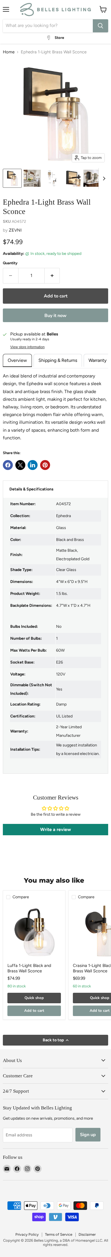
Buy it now (55, 315)
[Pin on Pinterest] (45, 465)
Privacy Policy (27, 1234)
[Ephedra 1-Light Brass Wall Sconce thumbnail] (12, 178)
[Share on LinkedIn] (33, 465)
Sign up (88, 1135)
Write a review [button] (55, 829)
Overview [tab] (17, 360)
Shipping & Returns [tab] (57, 360)
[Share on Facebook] (8, 465)
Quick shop (34, 997)
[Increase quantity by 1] (52, 275)
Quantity (10, 263)
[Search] (100, 25)
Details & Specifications (31, 489)
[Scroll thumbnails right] (103, 178)
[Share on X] (20, 465)
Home (9, 52)
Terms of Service (58, 1234)
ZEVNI (15, 230)
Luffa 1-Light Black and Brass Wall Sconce (29, 968)
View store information (27, 347)
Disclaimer (87, 1234)
